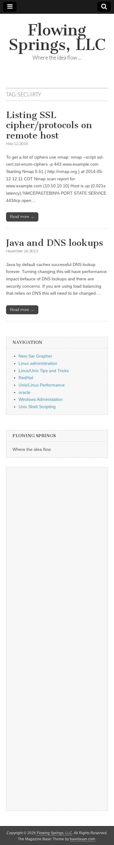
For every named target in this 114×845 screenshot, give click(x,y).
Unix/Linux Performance (42, 385)
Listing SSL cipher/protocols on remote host (49, 125)
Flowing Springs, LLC (57, 37)
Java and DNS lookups (54, 242)
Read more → (22, 216)
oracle (24, 392)
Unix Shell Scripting (37, 406)
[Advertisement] (57, 524)
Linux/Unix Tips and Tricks (44, 370)
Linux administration (38, 363)
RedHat (26, 377)
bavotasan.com (82, 839)
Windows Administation (41, 399)
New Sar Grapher (35, 356)
